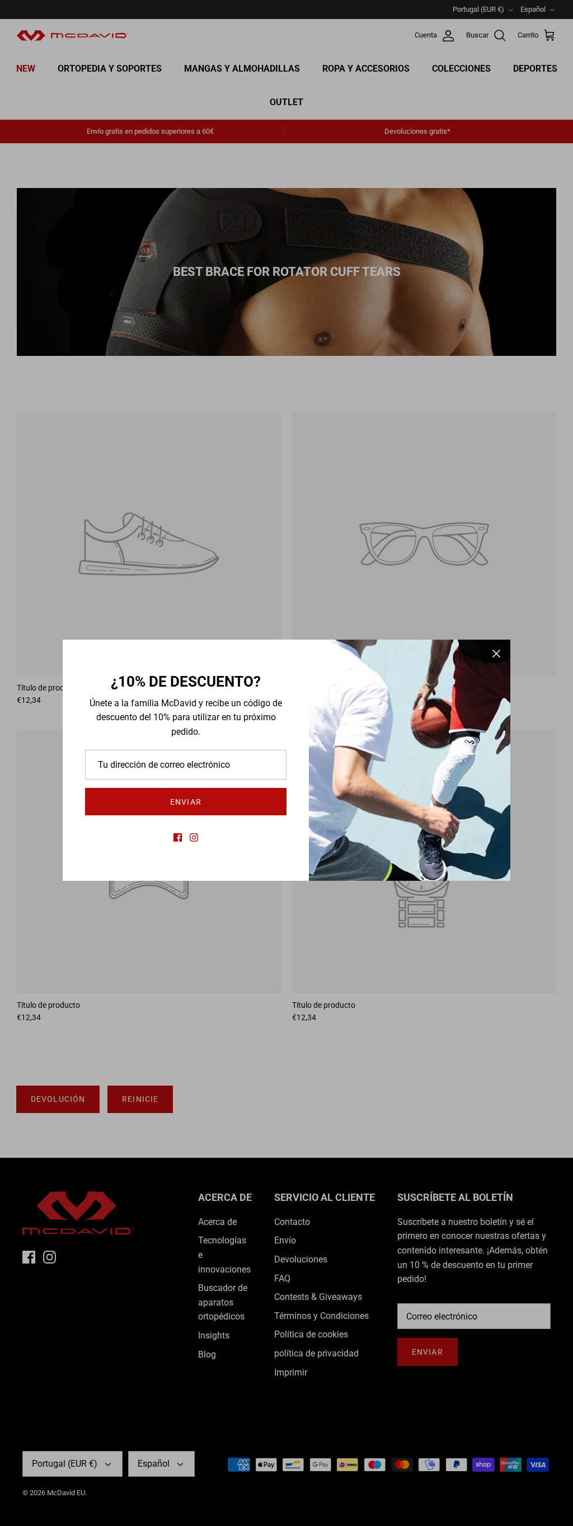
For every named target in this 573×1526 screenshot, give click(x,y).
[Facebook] (177, 837)
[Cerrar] (496, 653)
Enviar (185, 801)
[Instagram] (194, 837)
